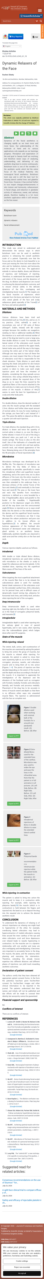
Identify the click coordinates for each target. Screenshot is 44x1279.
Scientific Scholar (17, 1231)
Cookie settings (22, 1261)
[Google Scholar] (16, 1035)
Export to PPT (14, 736)
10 (17, 905)
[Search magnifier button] (41, 21)
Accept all (22, 1273)
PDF (36, 37)
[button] (40, 10)
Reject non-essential (22, 1267)
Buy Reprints (16, 36)
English (7, 46)
